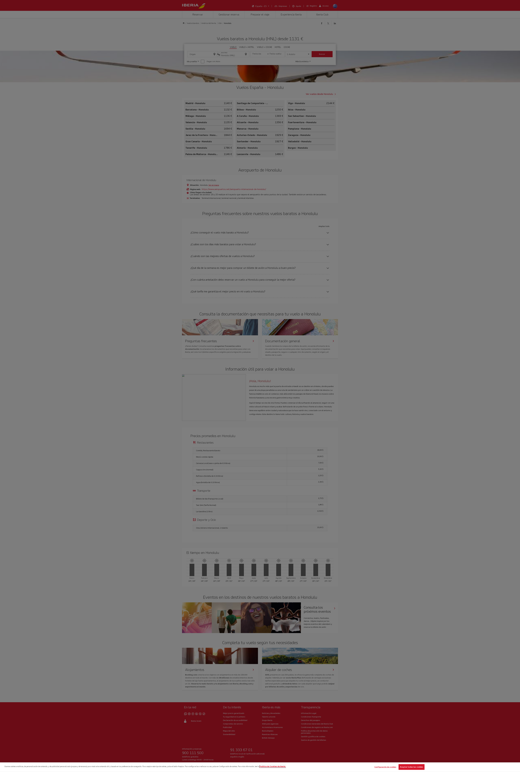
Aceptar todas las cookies (411, 767)
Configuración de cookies (385, 767)
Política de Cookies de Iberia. (273, 766)
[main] (260, 767)
